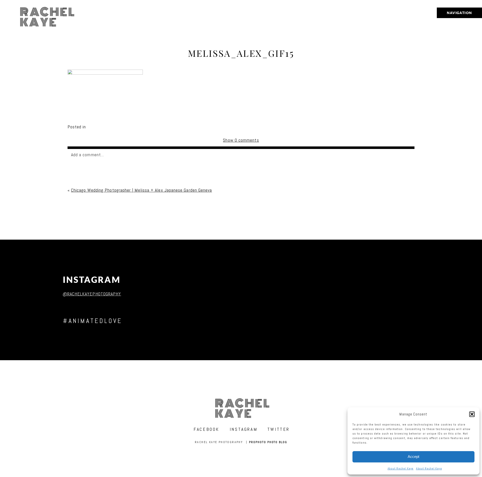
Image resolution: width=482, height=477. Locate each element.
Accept (413, 456)
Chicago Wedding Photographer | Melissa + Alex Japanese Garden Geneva (141, 190)
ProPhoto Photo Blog (268, 442)
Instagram (92, 280)
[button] (471, 414)
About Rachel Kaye (400, 468)
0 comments (241, 140)
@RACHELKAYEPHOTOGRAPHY (92, 294)
